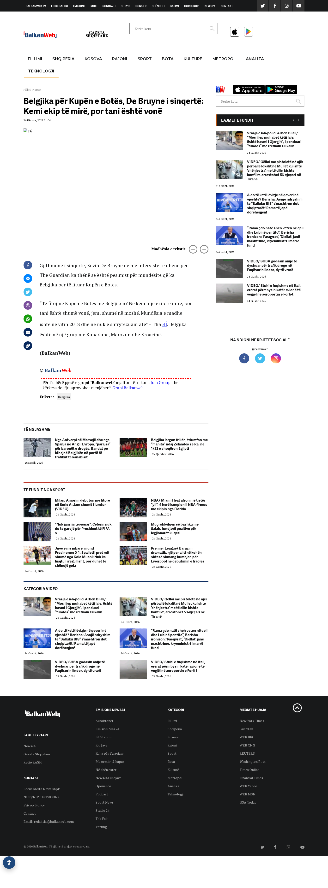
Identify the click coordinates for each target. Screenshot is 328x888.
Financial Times (251, 778)
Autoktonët (104, 720)
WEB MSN (247, 794)
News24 (210, 6)
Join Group (160, 382)
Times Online (249, 769)
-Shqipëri (144, 82)
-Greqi (115, 70)
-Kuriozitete (222, 70)
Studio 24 (102, 810)
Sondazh (109, 6)
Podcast (102, 794)
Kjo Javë (101, 745)
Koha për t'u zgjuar (110, 753)
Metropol (224, 59)
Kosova (93, 59)
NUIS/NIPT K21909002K (42, 797)
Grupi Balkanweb (128, 388)
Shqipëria (63, 59)
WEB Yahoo (248, 786)
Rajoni (119, 59)
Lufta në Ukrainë (167, 83)
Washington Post (253, 761)
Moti (94, 6)
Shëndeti (158, 6)
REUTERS (247, 753)
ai (164, 324)
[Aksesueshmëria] (9, 862)
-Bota (141, 70)
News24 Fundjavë (108, 778)
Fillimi (35, 59)
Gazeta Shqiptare (37, 754)
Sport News (105, 802)
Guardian (246, 729)
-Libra (187, 82)
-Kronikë (58, 70)
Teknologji (41, 71)
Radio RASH (33, 762)
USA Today (248, 802)
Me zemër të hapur (110, 761)
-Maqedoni (119, 82)
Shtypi (125, 6)
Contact (30, 813)
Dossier (140, 6)
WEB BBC (247, 737)
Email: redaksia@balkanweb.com (49, 821)
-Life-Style (220, 82)
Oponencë (103, 786)
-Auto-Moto (37, 83)
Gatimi (174, 6)
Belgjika (64, 397)
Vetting (101, 826)
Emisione (79, 6)
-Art (185, 70)
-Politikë (58, 82)
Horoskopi (191, 6)
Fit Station (103, 737)
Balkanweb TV (36, 6)
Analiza (255, 59)
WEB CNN (247, 745)
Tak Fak (102, 818)
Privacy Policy (34, 805)
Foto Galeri (59, 6)
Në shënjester (106, 769)
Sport (145, 59)
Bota (168, 59)
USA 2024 (167, 70)
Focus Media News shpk (42, 789)
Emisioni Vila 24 (107, 729)
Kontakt (227, 6)
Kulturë (193, 59)
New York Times (252, 720)
